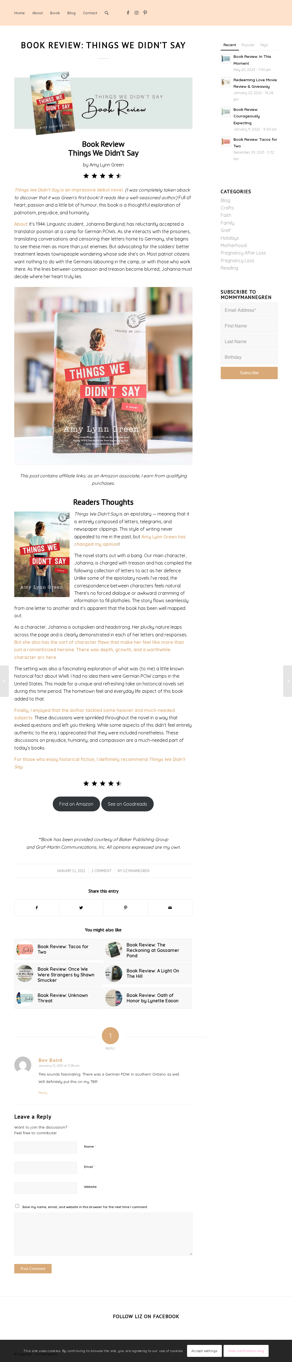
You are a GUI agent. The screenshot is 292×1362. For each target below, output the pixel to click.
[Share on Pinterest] (126, 908)
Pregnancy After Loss (243, 253)
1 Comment (102, 870)
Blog (225, 200)
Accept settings (204, 1351)
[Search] (106, 13)
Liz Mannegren (136, 870)
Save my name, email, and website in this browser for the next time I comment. (85, 1207)
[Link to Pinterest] (145, 12)
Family (227, 223)
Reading (229, 268)
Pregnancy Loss (237, 260)
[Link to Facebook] (128, 12)
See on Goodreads (127, 804)
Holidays (230, 238)
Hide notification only (246, 1351)
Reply (42, 1093)
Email (89, 1166)
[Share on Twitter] (81, 908)
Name (90, 1146)
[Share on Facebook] (37, 908)
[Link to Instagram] (136, 12)
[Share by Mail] (170, 908)
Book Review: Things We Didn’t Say (103, 44)
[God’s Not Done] (287, 681)
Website (90, 1187)
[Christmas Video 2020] (4, 681)
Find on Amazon (76, 804)
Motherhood (234, 245)
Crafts (227, 208)
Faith (226, 215)
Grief (226, 230)
